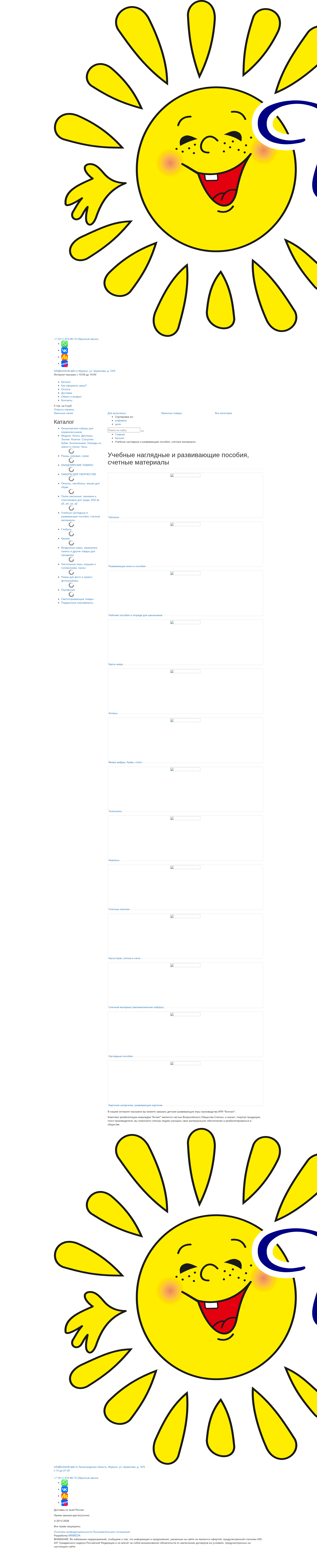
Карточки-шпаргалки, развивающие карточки (136, 1105)
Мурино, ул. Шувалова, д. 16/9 (97, 371)
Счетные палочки (119, 909)
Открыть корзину (64, 409)
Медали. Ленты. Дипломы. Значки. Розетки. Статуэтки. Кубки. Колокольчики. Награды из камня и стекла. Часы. (81, 441)
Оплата (65, 389)
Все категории (223, 413)
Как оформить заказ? (74, 385)
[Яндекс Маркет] (64, 357)
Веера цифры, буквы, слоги (125, 762)
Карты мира (116, 664)
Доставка (66, 393)
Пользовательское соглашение (111, 1531)
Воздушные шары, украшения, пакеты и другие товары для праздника (79, 551)
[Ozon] (64, 363)
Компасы (114, 860)
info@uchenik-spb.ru (66, 371)
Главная (120, 434)
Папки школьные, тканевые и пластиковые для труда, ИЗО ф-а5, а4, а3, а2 (80, 499)
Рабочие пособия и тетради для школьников (135, 615)
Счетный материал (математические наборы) (136, 1007)
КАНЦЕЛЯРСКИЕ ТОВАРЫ (77, 465)
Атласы (113, 713)
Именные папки (63, 413)
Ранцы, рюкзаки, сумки (75, 456)
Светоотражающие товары (77, 599)
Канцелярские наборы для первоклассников (77, 430)
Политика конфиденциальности (73, 1531)
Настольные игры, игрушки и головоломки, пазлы (78, 565)
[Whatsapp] (64, 343)
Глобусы (66, 529)
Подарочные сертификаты (77, 602)
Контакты (66, 400)
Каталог (66, 382)
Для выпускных (117, 413)
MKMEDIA (74, 1535)
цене (118, 424)
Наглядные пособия (121, 1056)
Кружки (65, 538)
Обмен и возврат (71, 396)
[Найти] (142, 431)
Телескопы (115, 811)
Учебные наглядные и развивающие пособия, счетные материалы (80, 516)
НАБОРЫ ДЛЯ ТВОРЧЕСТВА (78, 474)
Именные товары (171, 413)
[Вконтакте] (64, 350)
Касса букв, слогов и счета (124, 958)
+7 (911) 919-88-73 (65, 339)
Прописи (114, 517)
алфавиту (121, 420)
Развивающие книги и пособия (127, 566)
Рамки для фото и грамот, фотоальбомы (77, 578)
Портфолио (68, 589)
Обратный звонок (87, 339)
